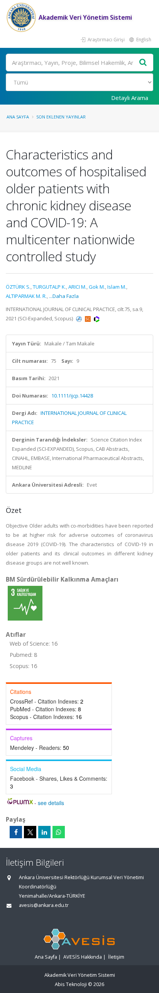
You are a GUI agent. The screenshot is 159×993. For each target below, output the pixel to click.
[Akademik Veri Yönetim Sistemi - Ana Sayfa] (22, 17)
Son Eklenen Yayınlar (61, 117)
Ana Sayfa (18, 117)
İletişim (116, 957)
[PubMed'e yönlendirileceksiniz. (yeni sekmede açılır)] (79, 318)
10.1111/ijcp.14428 (72, 395)
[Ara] (143, 62)
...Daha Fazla (64, 296)
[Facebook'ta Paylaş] (16, 832)
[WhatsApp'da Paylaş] (58, 832)
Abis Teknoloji (71, 984)
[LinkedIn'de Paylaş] (44, 832)
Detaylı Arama (129, 97)
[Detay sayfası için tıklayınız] (25, 602)
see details (51, 803)
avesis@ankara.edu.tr (44, 905)
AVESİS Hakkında (82, 957)
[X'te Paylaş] (30, 832)
